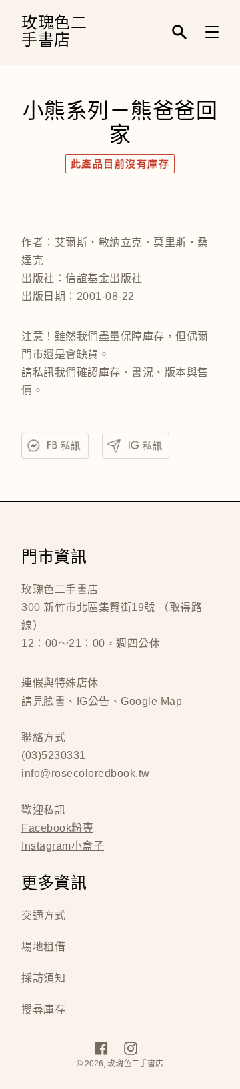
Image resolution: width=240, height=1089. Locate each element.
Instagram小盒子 (62, 846)
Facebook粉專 (57, 828)
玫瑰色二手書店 (54, 32)
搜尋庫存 (43, 1009)
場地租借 (43, 946)
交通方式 (43, 915)
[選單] (212, 32)
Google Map (151, 701)
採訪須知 (43, 978)
